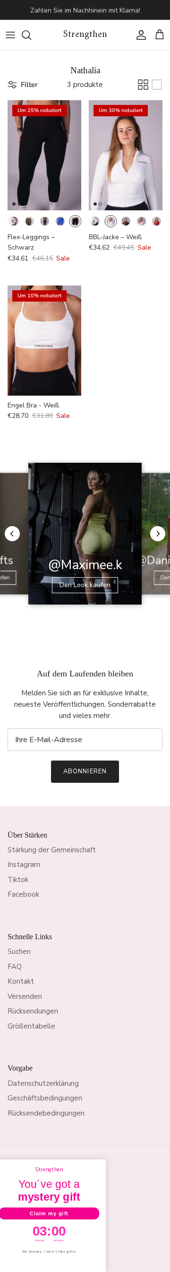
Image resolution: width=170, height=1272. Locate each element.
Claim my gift (56, 1213)
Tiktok (18, 879)
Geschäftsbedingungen (45, 1098)
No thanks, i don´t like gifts (57, 1251)
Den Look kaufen (85, 584)
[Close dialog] (108, 1164)
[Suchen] (31, 35)
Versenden (25, 996)
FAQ (15, 966)
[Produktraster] (143, 84)
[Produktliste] (156, 84)
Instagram (24, 864)
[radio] (29, 221)
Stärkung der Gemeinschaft (52, 850)
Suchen (19, 951)
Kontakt (21, 981)
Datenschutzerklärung (43, 1083)
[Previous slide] (12, 533)
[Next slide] (157, 533)
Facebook (23, 894)
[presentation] (12, 221)
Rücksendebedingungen (46, 1113)
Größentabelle (31, 1026)
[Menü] (10, 35)
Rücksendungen (33, 1011)
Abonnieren (84, 771)
